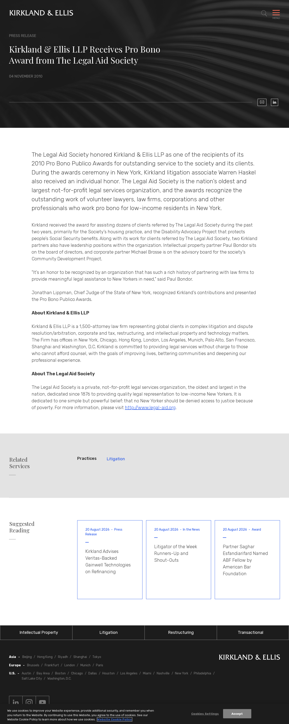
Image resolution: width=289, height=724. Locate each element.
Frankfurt (52, 665)
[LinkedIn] (274, 102)
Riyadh (63, 657)
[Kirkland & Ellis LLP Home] (249, 658)
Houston (108, 673)
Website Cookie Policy (114, 719)
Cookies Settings (205, 713)
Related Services (19, 463)
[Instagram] (29, 702)
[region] (144, 714)
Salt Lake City (32, 678)
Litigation (116, 458)
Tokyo (96, 657)
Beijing (27, 657)
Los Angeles (129, 673)
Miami (147, 673)
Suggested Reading (22, 527)
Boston (60, 673)
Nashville (163, 673)
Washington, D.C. (59, 678)
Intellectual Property (38, 632)
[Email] (262, 102)
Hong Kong (45, 657)
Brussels (33, 665)
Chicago (77, 673)
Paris (99, 665)
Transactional (250, 632)
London (69, 665)
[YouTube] (42, 702)
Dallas (92, 673)
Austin (26, 673)
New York (181, 673)
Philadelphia (202, 673)
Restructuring (181, 632)
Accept (237, 713)
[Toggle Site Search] (264, 13)
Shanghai (80, 657)
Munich (85, 665)
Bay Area (43, 673)
